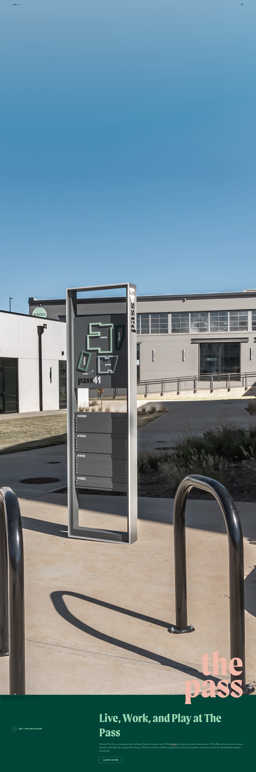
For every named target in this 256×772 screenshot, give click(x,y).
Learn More (110, 760)
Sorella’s (173, 743)
